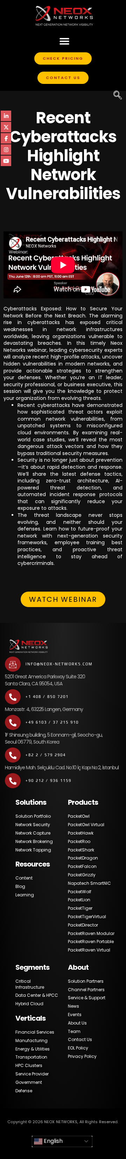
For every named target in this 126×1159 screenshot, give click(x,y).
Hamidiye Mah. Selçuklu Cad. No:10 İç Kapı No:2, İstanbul (62, 767)
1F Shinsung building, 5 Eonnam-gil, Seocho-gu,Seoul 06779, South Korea (54, 738)
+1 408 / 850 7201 (47, 696)
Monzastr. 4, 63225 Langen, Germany (44, 709)
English (52, 1141)
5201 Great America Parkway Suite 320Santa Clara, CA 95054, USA (45, 680)
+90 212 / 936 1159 (48, 780)
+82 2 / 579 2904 (46, 755)
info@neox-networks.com (59, 664)
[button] (64, 41)
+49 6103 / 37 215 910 (52, 722)
